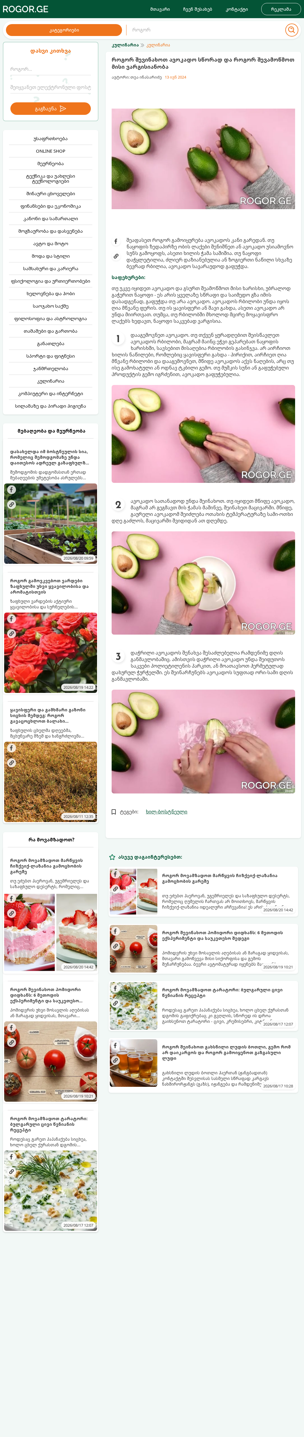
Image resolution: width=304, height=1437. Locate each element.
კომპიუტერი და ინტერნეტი (50, 393)
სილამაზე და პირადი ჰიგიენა (50, 406)
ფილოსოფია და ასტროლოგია (50, 318)
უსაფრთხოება (51, 138)
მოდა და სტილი (51, 256)
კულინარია (50, 381)
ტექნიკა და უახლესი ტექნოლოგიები (50, 178)
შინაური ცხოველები (50, 193)
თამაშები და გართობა (50, 331)
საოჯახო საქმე (51, 306)
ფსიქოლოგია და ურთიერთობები (50, 281)
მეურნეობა (50, 163)
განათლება (50, 343)
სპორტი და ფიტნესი (50, 356)
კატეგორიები (64, 30)
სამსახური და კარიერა (50, 268)
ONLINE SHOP (50, 151)
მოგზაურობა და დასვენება (50, 231)
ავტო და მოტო (50, 243)
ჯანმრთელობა (50, 368)
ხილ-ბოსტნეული (166, 811)
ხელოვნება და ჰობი (51, 293)
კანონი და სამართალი (50, 218)
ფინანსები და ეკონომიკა (50, 206)
